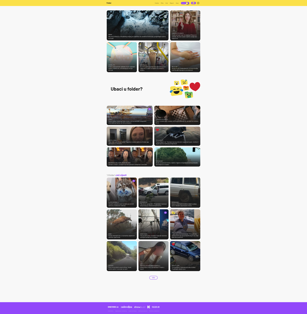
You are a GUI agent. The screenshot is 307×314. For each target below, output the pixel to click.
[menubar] (198, 3)
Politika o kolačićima (154, 311)
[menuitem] (198, 3)
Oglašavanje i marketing (121, 311)
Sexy (177, 3)
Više (153, 278)
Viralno (157, 3)
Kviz (166, 3)
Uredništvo (110, 311)
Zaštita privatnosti (142, 311)
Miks (162, 3)
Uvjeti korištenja (132, 311)
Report (172, 3)
